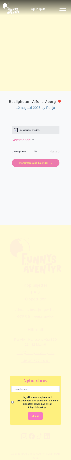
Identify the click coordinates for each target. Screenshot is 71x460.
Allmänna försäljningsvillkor (35, 309)
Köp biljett (37, 9)
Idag (35, 151)
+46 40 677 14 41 (35, 361)
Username (5, 217)
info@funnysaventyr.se (35, 352)
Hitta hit (35, 329)
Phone (3, 217)
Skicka (35, 416)
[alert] (35, 130)
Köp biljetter (35, 285)
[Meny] (62, 8)
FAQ (35, 292)
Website (4, 217)
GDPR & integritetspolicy (35, 316)
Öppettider (35, 299)
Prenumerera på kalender (33, 163)
